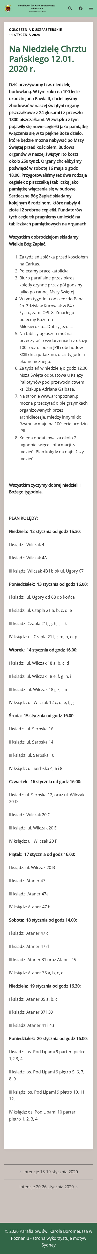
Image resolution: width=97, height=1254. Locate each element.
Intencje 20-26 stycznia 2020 (46, 1187)
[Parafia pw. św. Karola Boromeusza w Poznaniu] (32, 8)
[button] (70, 8)
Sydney (49, 1245)
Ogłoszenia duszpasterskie (35, 29)
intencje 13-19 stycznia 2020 (51, 1172)
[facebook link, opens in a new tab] (80, 7)
